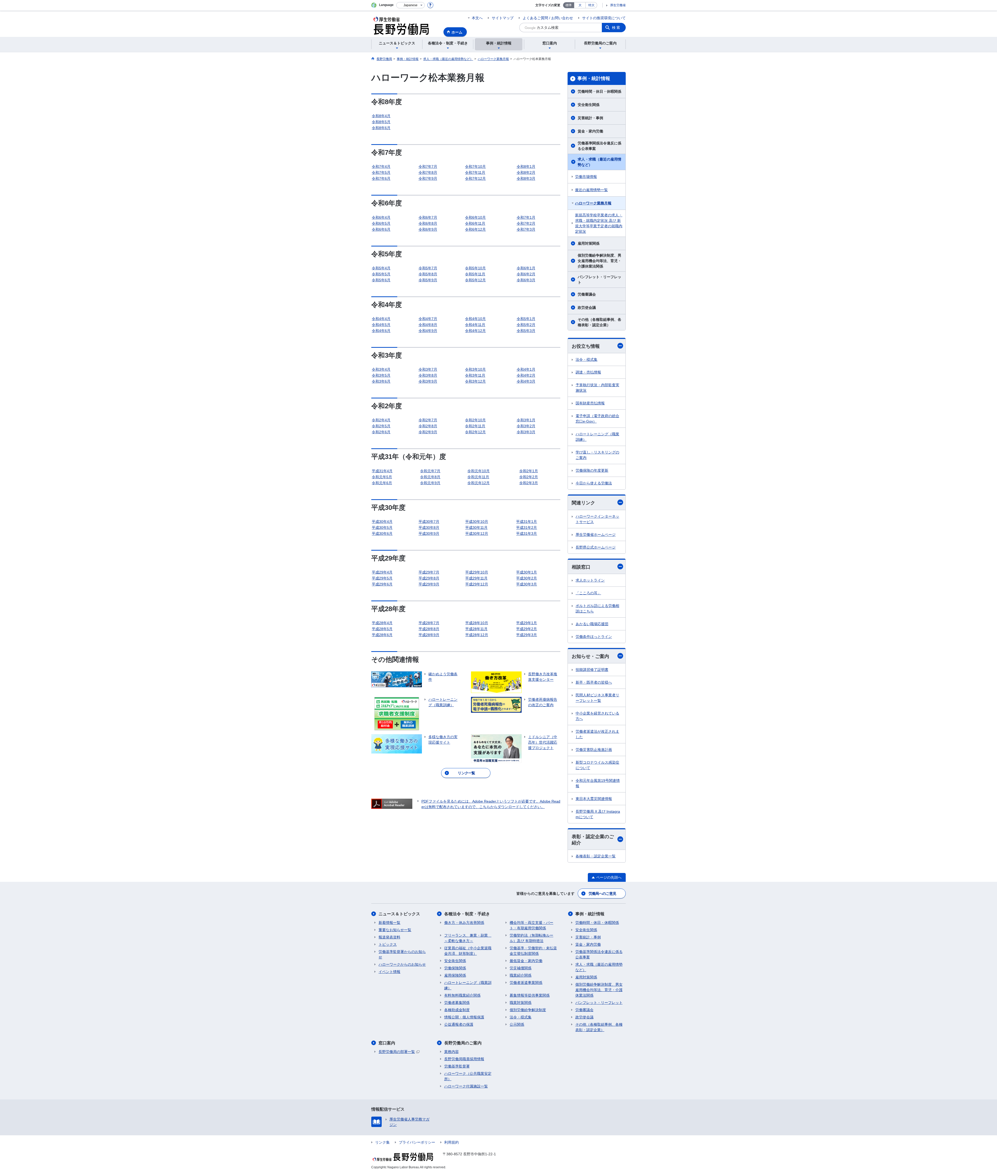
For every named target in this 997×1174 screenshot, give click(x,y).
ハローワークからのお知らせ (402, 964)
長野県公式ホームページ (596, 547)
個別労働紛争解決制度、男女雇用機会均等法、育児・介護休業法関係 (599, 260)
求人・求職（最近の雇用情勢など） (599, 162)
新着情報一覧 (389, 922)
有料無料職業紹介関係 (462, 995)
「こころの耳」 (588, 593)
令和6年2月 (526, 274)
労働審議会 (587, 294)
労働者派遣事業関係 (526, 982)
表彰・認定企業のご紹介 (593, 839)
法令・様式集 (586, 359)
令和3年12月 (475, 381)
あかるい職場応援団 (592, 624)
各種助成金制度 (457, 1010)
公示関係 (517, 1024)
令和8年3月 (526, 178)
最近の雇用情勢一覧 (591, 190)
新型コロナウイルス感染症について (597, 765)
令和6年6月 (381, 229)
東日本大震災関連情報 (594, 799)
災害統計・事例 (590, 118)
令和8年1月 (526, 166)
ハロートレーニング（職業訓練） (597, 437)
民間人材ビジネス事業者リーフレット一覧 (597, 698)
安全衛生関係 (588, 105)
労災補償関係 (520, 968)
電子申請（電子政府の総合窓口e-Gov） (597, 418)
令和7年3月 (526, 229)
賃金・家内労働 (590, 131)
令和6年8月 (428, 223)
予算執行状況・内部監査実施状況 (597, 387)
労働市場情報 (586, 177)
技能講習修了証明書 (592, 670)
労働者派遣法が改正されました (597, 734)
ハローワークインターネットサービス (597, 519)
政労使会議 (587, 307)
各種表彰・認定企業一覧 (596, 856)
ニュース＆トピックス (399, 914)
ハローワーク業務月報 (593, 203)
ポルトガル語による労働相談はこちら (597, 608)
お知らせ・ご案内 (590, 656)
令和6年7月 (428, 217)
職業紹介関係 (520, 975)
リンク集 (382, 1142)
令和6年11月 (475, 223)
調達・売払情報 (588, 372)
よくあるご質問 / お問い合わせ (548, 18)
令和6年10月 (475, 217)
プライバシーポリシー (417, 1142)
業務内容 (451, 1052)
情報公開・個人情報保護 (464, 1017)
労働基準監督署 (457, 1066)
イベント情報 (389, 972)
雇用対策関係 (588, 243)
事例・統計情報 (593, 78)
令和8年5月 (381, 122)
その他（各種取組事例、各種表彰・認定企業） (599, 322)
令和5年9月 (428, 280)
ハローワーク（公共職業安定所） (467, 1076)
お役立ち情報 (586, 346)
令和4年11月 (475, 325)
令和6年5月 (381, 223)
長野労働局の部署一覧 (397, 1052)
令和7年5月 (381, 172)
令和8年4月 (381, 116)
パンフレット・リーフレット (599, 279)
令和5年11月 (475, 274)
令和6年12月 (475, 229)
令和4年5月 (381, 325)
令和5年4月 (381, 268)
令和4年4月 (381, 319)
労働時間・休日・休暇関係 (599, 91)
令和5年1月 (526, 319)
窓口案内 (387, 1043)
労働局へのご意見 (602, 893)
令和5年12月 (475, 280)
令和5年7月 (428, 268)
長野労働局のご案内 (463, 1043)
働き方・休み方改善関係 (464, 922)
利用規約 (451, 1142)
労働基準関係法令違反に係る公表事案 (599, 146)
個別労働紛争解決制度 (528, 1010)
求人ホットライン (590, 580)
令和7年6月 (381, 178)
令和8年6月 (381, 128)
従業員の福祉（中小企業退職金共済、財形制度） (467, 951)
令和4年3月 (526, 381)
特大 (591, 5)
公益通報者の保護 (458, 1024)
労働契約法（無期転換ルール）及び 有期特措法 (531, 938)
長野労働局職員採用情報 (464, 1059)
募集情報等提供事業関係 (530, 995)
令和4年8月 (428, 325)
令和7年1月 (526, 217)
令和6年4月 (381, 217)
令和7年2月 (526, 223)
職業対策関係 (520, 1002)
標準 (568, 5)
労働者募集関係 (457, 1002)
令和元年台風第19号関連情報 (598, 783)
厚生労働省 (618, 5)
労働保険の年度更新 (592, 470)
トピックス (388, 944)
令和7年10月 (475, 166)
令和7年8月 (428, 172)
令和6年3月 (526, 280)
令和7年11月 (475, 172)
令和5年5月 (381, 274)
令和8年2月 (526, 172)
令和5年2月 (526, 325)
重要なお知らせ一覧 (395, 930)
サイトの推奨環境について (604, 18)
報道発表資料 (389, 937)
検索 (616, 27)
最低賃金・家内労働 (526, 961)
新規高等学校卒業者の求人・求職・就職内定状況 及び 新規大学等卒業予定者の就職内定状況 (598, 223)
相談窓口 (581, 567)
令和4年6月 (381, 331)
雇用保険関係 (455, 975)
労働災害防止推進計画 (594, 750)
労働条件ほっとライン (594, 637)
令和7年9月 (428, 178)
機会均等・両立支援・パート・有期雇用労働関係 (531, 925)
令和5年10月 (475, 268)
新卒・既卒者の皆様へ (594, 682)
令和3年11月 (475, 375)
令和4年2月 (526, 375)
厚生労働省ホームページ (596, 534)
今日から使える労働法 (594, 483)
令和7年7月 (428, 166)
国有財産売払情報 (590, 403)
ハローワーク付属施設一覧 (466, 1086)
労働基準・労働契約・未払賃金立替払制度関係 (533, 951)
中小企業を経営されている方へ (597, 716)
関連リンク (583, 502)
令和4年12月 (475, 331)
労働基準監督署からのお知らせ (402, 954)
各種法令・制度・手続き (467, 914)
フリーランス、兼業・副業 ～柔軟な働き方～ (467, 938)
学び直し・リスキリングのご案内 (597, 455)
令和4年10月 (475, 319)
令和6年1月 (526, 268)
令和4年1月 (526, 369)
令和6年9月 (428, 229)
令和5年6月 (381, 280)
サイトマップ (503, 18)
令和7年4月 (381, 166)
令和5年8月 (428, 274)
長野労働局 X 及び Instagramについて (598, 814)
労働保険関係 (455, 968)
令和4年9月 (428, 331)
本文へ (477, 18)
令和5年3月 (526, 331)
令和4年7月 (428, 319)
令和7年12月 (475, 178)
